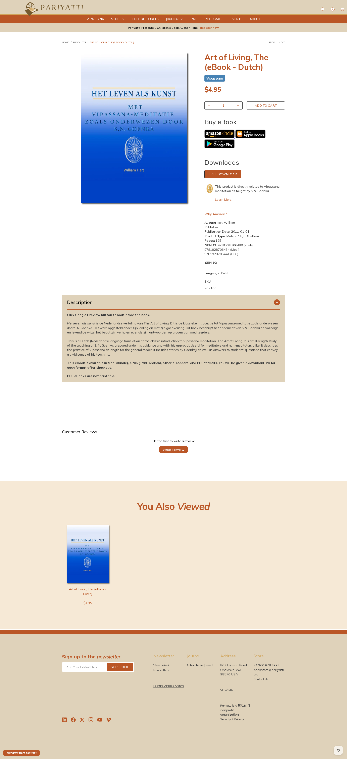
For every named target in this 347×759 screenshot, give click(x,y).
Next (282, 42)
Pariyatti (226, 705)
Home (65, 42)
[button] (118, 19)
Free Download (223, 174)
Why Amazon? (215, 214)
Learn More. (223, 199)
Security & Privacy (232, 719)
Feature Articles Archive (168, 685)
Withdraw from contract (21, 752)
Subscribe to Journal (200, 665)
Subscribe (120, 667)
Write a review (173, 450)
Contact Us (261, 679)
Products (79, 42)
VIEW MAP (227, 690)
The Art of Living (156, 323)
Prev (271, 42)
